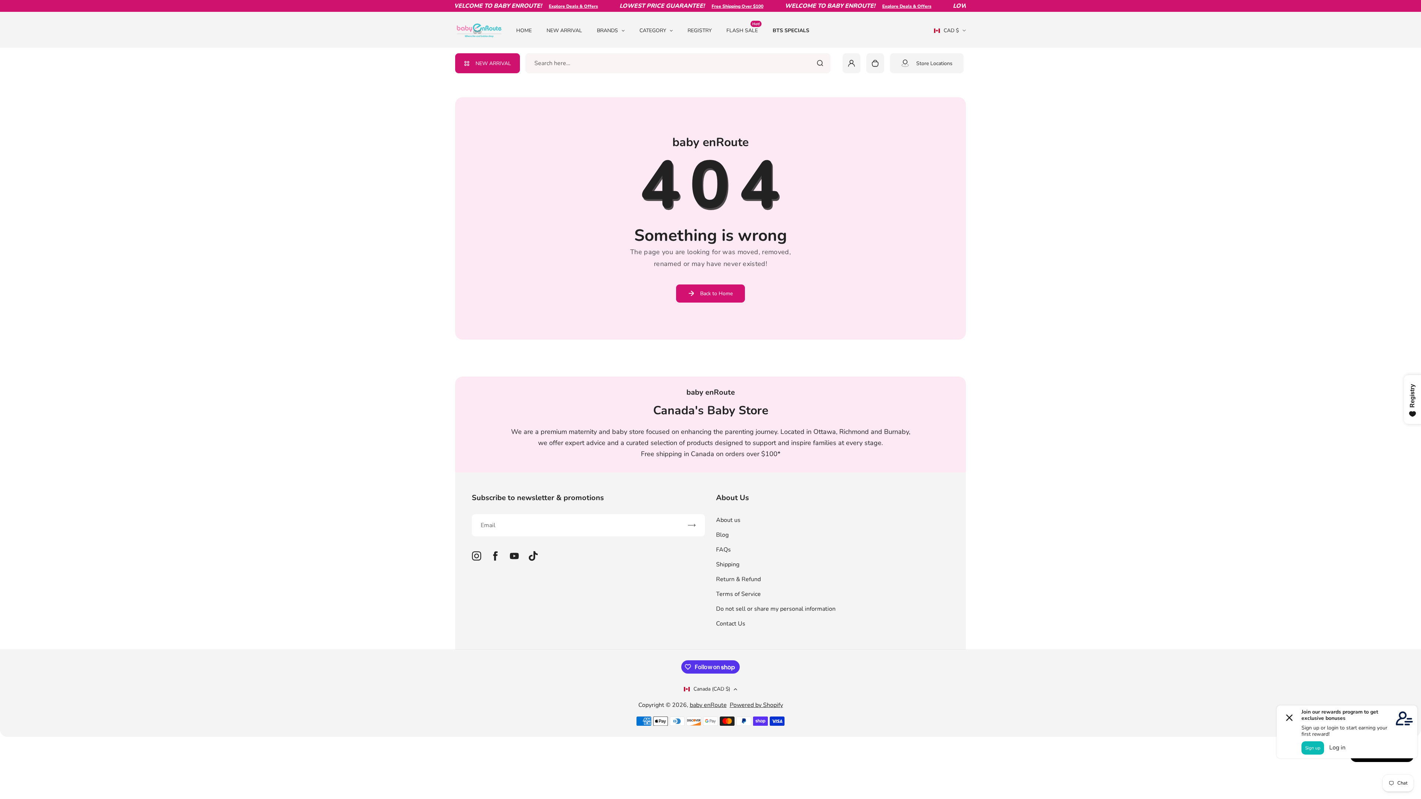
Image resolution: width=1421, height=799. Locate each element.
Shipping (727, 564)
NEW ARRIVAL (564, 30)
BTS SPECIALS (791, 30)
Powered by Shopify (756, 705)
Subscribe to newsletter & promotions (538, 498)
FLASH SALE (743, 30)
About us (728, 520)
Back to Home (716, 293)
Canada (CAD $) (711, 688)
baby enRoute (708, 705)
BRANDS (607, 30)
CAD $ (946, 33)
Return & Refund (738, 579)
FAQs (723, 550)
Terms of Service (738, 594)
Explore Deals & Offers (557, 6)
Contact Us (730, 624)
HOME (524, 30)
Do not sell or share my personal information (776, 609)
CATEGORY (652, 30)
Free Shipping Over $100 (722, 6)
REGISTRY (700, 30)
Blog (722, 535)
